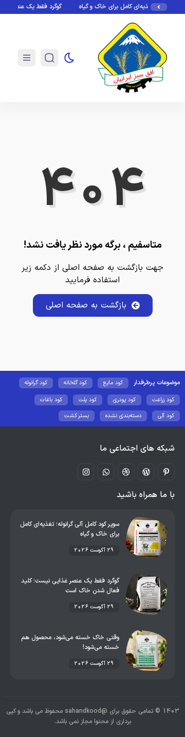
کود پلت (88, 400)
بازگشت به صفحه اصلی (86, 305)
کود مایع (113, 383)
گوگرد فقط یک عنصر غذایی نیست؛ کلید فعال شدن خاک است (70, 585)
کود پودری (124, 400)
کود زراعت (163, 400)
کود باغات (51, 400)
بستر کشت (76, 416)
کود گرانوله (36, 383)
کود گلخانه (75, 383)
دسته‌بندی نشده (123, 416)
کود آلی (166, 416)
